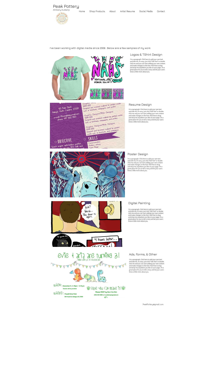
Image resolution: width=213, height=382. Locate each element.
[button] (146, 11)
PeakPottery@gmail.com (153, 304)
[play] (119, 98)
